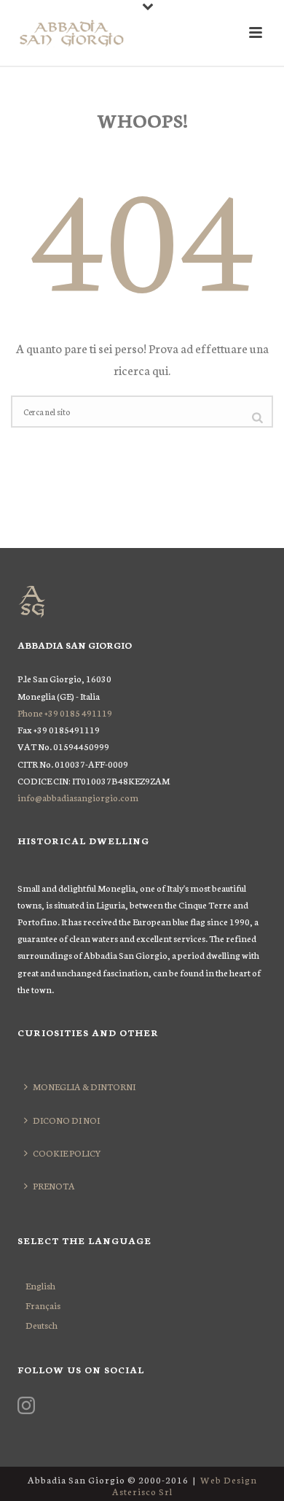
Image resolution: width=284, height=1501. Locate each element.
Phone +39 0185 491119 (64, 712)
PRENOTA (54, 1185)
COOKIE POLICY (67, 1152)
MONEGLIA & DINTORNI (84, 1086)
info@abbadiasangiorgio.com (77, 797)
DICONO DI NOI (66, 1120)
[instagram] (26, 1406)
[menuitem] (43, 1285)
